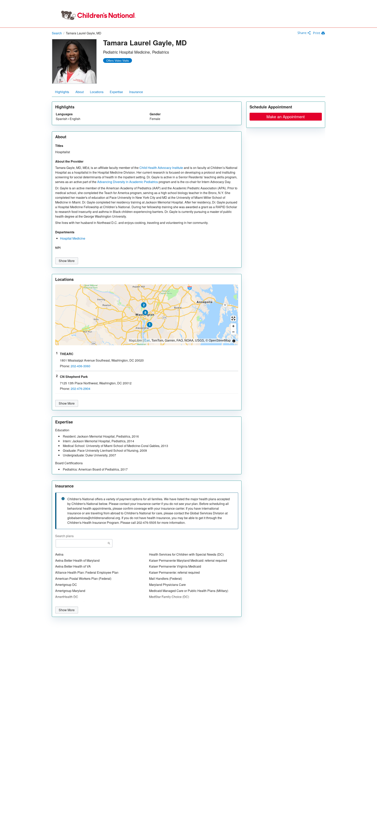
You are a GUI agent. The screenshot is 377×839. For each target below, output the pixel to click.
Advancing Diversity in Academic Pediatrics (127, 182)
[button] (150, 325)
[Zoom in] (233, 326)
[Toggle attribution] (234, 341)
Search (57, 33)
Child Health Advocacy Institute (161, 167)
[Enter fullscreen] (233, 318)
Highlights (62, 92)
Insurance (136, 92)
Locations (96, 92)
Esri (147, 340)
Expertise (116, 92)
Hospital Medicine (72, 238)
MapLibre (135, 340)
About (79, 92)
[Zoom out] (233, 332)
